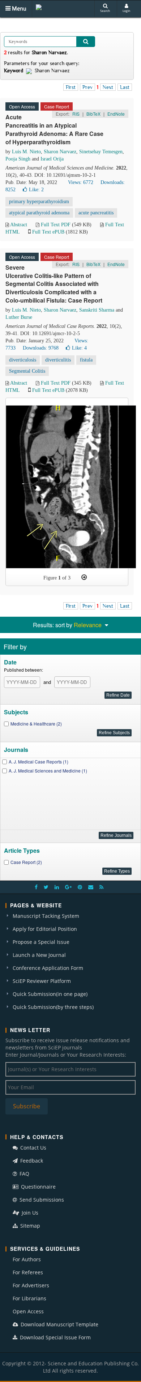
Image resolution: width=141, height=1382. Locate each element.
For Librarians (29, 1298)
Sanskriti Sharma (96, 310)
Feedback (31, 1160)
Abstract (18, 224)
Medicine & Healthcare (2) (36, 723)
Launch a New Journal (39, 954)
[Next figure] (84, 577)
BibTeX (93, 114)
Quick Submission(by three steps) (53, 1007)
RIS (76, 114)
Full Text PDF (55, 224)
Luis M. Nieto (26, 151)
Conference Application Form (48, 967)
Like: (36, 189)
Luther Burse (18, 317)
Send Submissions (41, 1199)
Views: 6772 (80, 182)
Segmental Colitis (27, 371)
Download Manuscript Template (58, 1324)
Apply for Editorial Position (45, 928)
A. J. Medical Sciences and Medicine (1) (48, 770)
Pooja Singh (17, 159)
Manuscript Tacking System (46, 915)
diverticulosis (22, 360)
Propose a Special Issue (41, 941)
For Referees (28, 1272)
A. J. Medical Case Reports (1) (38, 761)
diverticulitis (58, 360)
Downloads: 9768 (41, 348)
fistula (86, 360)
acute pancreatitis (96, 212)
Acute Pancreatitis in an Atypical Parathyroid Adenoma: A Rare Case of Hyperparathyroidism (54, 129)
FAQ (23, 1173)
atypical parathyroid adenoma (39, 212)
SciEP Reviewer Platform (42, 980)
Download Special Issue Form (54, 1337)
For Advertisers (31, 1285)
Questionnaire (38, 1186)
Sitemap (29, 1225)
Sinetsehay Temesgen (101, 151)
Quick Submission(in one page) (50, 993)
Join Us (29, 1212)
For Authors (27, 1259)
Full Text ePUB (48, 232)
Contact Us (32, 1147)
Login (126, 11)
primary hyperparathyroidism (39, 201)
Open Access (28, 1311)
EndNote (116, 114)
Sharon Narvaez (60, 151)
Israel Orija (52, 159)
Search (105, 11)
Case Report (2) (26, 862)
